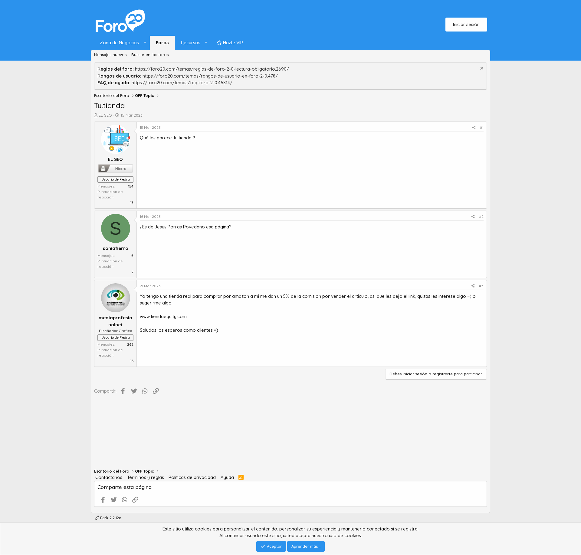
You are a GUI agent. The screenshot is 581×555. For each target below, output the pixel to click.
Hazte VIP (232, 42)
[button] (122, 43)
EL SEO (105, 115)
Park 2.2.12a (110, 517)
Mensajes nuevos (110, 54)
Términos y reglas (145, 477)
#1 (482, 127)
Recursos (190, 42)
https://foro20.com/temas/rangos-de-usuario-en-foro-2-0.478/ (210, 76)
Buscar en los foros (150, 54)
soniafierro (115, 248)
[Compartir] (474, 127)
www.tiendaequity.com (163, 316)
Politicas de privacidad (192, 477)
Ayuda (227, 477)
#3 (481, 286)
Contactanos (108, 477)
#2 (481, 216)
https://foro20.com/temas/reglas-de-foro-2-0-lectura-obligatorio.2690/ (212, 69)
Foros (162, 42)
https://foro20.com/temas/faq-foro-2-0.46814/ (182, 82)
